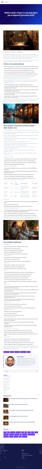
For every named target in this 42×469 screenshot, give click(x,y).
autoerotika (11, 436)
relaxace (5, 432)
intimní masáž (24, 434)
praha (25, 432)
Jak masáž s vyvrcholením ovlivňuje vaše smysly (18, 404)
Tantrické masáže (7, 381)
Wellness (5, 392)
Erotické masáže (6, 379)
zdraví (20, 436)
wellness (29, 432)
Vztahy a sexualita (7, 384)
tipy (20, 434)
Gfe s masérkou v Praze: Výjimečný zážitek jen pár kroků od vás (21, 410)
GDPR (23, 456)
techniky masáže (6, 436)
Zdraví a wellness (7, 378)
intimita (33, 432)
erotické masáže (6, 434)
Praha (8, 432)
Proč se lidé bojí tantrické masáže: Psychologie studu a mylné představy (23, 398)
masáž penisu (16, 436)
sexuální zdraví (11, 434)
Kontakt (23, 458)
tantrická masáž (13, 432)
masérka (36, 432)
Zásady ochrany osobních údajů (27, 455)
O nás (23, 452)
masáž (22, 432)
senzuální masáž (24, 436)
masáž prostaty (17, 434)
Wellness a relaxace (7, 387)
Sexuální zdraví (6, 382)
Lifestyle (5, 390)
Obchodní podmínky (25, 453)
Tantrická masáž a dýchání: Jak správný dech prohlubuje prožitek (22, 422)
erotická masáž (18, 432)
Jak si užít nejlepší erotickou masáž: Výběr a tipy (18, 416)
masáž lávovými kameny (31, 434)
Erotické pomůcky (7, 389)
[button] (40, 2)
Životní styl (6, 386)
